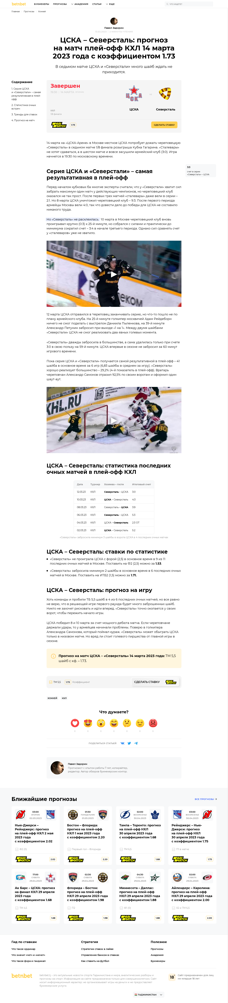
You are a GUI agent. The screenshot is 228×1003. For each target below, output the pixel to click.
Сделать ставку (164, 125)
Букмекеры (41, 4)
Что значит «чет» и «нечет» (28, 955)
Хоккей (42, 11)
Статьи (96, 4)
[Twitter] (129, 743)
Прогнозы (60, 4)
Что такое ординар (23, 949)
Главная (16, 11)
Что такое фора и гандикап (29, 961)
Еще (112, 4)
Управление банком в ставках (100, 955)
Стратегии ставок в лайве (97, 949)
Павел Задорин (114, 27)
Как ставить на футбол (95, 961)
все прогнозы (204, 799)
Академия (81, 4)
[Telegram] (136, 743)
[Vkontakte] (122, 743)
